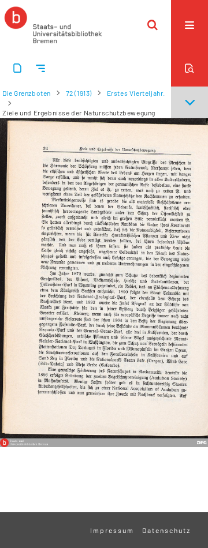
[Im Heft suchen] (189, 68)
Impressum (112, 530)
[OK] (152, 25)
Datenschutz (166, 530)
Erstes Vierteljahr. (136, 93)
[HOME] (53, 24)
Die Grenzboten (26, 93)
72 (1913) (79, 93)
